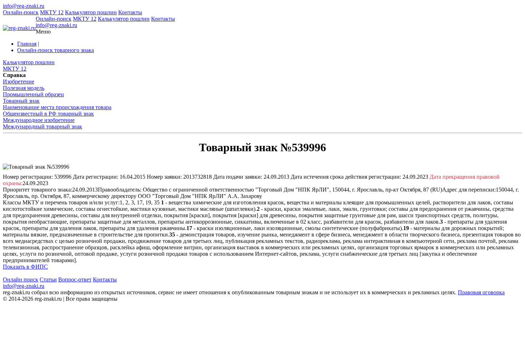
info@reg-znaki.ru (23, 6)
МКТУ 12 (52, 12)
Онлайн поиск (20, 279)
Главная (26, 44)
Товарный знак (21, 101)
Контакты (130, 12)
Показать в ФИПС (25, 267)
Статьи (48, 279)
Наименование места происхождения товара (57, 107)
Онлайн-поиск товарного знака (55, 50)
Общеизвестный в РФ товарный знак (48, 114)
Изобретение (18, 81)
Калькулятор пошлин (91, 12)
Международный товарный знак (42, 126)
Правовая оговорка (481, 292)
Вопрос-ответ (74, 279)
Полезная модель (23, 88)
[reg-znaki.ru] (19, 28)
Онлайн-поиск (21, 12)
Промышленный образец (33, 94)
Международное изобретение (39, 120)
